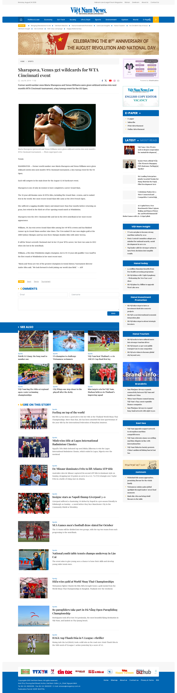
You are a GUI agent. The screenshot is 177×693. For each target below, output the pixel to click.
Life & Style (85, 19)
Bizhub (127, 2)
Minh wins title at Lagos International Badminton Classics (75, 442)
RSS (157, 680)
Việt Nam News (88, 10)
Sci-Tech (61, 19)
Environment (111, 19)
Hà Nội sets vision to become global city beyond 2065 (140, 353)
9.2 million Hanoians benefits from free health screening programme (140, 270)
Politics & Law (33, 19)
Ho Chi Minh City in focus (138, 26)
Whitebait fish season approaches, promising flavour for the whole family (140, 480)
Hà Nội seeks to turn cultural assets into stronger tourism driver (140, 340)
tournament (45, 281)
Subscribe (131, 122)
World (135, 19)
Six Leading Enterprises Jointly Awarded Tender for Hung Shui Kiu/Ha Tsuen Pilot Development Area (148, 180)
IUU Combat (38, 29)
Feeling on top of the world (68, 412)
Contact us (133, 680)
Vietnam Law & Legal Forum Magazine (108, 2)
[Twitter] (106, 81)
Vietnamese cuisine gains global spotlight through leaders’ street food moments (141, 490)
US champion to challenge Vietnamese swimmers (64, 357)
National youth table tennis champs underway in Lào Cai (84, 555)
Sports (98, 19)
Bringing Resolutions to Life (41, 26)
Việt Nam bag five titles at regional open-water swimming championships (33, 392)
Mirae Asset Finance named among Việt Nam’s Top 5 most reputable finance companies (140, 402)
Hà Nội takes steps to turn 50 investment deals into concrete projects (139, 308)
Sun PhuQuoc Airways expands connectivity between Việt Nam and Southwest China (140, 392)
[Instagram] (114, 81)
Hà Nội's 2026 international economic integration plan (141, 316)
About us (123, 680)
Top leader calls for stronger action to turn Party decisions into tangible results (141, 251)
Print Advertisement (135, 126)
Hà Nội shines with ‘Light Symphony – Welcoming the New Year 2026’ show (141, 278)
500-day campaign (55, 29)
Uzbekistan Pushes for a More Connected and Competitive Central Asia (147, 194)
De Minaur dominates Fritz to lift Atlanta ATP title (82, 469)
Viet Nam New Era (61, 26)
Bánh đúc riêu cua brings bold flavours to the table (138, 497)
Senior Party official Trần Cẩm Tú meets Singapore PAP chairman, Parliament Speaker (148, 165)
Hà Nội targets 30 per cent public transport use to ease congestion (139, 347)
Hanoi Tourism (119, 26)
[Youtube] (110, 81)
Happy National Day (74, 29)
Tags (21, 281)
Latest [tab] (130, 140)
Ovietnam (135, 2)
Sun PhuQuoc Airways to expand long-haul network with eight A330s (141, 409)
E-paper (131, 113)
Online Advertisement (136, 129)
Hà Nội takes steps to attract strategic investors (141, 322)
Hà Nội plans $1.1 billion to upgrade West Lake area (140, 285)
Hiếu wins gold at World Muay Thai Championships (83, 581)
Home (22, 61)
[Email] (118, 80)
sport (29, 281)
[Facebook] (102, 81)
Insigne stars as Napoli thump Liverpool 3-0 (78, 497)
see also (26, 327)
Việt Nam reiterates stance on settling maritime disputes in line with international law (141, 441)
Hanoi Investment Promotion (82, 26)
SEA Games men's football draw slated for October (82, 525)
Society (73, 19)
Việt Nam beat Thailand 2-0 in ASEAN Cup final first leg (101, 357)
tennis (36, 281)
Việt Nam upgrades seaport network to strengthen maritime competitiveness (141, 432)
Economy (48, 19)
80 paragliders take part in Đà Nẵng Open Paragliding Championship (84, 611)
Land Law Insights (103, 26)
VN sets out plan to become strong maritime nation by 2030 (140, 233)
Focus (21, 26)
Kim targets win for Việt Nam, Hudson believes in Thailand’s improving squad (101, 392)
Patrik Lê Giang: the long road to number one (32, 357)
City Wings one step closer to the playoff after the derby (67, 390)
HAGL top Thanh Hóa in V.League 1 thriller (78, 638)
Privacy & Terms (147, 680)
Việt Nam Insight (24, 29)
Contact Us (155, 2)
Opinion (124, 19)
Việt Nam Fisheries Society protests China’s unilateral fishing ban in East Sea (141, 450)
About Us (145, 2)
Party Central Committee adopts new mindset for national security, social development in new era (141, 241)
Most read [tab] (148, 140)
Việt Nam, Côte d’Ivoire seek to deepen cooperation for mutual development (148, 149)
